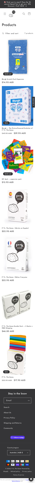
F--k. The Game (16, 469)
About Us (7, 412)
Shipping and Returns (13, 423)
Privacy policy (27, 471)
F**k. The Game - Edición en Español (15, 228)
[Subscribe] (28, 400)
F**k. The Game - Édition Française (14, 277)
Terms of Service (16, 481)
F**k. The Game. (8, 377)
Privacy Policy (9, 418)
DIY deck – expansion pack (12, 179)
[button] (4, 13)
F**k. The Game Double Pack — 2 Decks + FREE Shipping (17, 327)
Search (6, 407)
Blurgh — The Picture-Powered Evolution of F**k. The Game (17, 129)
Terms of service (18, 475)
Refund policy (15, 471)
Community (8, 428)
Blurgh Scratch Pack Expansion (13, 79)
